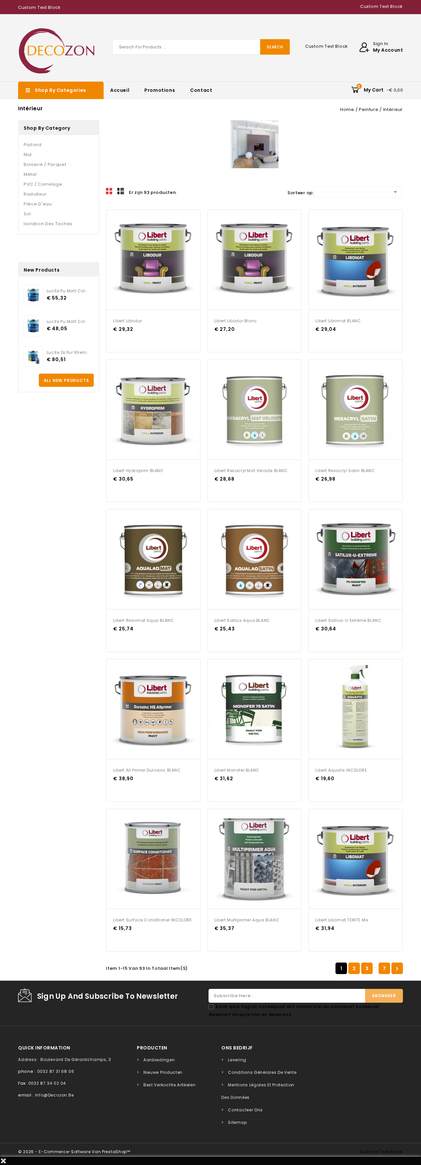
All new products (66, 380)
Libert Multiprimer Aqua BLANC (246, 920)
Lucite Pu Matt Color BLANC (68, 321)
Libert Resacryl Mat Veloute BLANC (251, 470)
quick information (44, 1048)
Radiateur (35, 194)
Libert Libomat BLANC (338, 321)
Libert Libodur (127, 321)
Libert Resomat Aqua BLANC (143, 620)
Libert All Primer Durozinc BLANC (147, 770)
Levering (237, 1060)
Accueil (119, 90)
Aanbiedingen (159, 1060)
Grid (109, 191)
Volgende (397, 968)
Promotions (159, 90)
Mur (28, 154)
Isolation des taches (48, 224)
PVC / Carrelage (43, 184)
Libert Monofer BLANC (237, 770)
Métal (30, 174)
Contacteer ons (245, 1110)
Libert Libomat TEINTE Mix (341, 920)
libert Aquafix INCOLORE (341, 770)
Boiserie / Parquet (45, 164)
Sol (27, 214)
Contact (201, 90)
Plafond (33, 145)
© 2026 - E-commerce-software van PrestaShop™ (74, 1151)
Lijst (120, 191)
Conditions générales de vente (262, 1072)
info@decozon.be (54, 1095)
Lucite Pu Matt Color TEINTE (68, 291)
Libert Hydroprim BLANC (138, 470)
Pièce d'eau (38, 204)
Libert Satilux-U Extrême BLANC (348, 620)
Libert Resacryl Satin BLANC (345, 470)
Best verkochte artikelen (169, 1085)
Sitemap (237, 1122)
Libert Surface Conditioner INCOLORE (152, 920)
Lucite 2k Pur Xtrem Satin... (68, 352)
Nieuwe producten (163, 1072)
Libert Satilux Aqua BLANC (242, 620)
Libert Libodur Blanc (235, 321)
